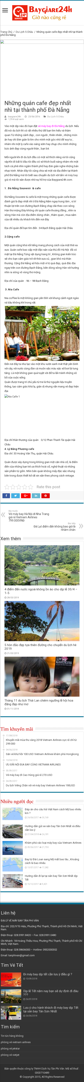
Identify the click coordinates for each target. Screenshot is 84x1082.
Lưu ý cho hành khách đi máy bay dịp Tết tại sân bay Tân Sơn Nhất (50, 1009)
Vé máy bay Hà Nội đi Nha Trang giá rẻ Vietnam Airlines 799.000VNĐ (29, 516)
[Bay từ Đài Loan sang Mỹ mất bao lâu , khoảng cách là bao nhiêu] (12, 864)
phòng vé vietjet (10, 1054)
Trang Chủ (6, 31)
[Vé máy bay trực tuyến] (42, 12)
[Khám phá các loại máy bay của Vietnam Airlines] (12, 848)
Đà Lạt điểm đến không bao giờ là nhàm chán (54, 526)
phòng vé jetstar (10, 1048)
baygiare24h (14, 116)
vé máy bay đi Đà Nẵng (51, 126)
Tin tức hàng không (12, 1035)
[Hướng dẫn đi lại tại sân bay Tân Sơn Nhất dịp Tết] (12, 881)
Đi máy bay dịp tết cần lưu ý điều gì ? (47, 974)
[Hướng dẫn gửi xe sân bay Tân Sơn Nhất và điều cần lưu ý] (12, 831)
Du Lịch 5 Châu (24, 31)
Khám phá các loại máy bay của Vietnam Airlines (53, 842)
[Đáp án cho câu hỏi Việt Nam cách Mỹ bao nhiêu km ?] (12, 815)
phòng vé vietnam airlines (16, 1042)
